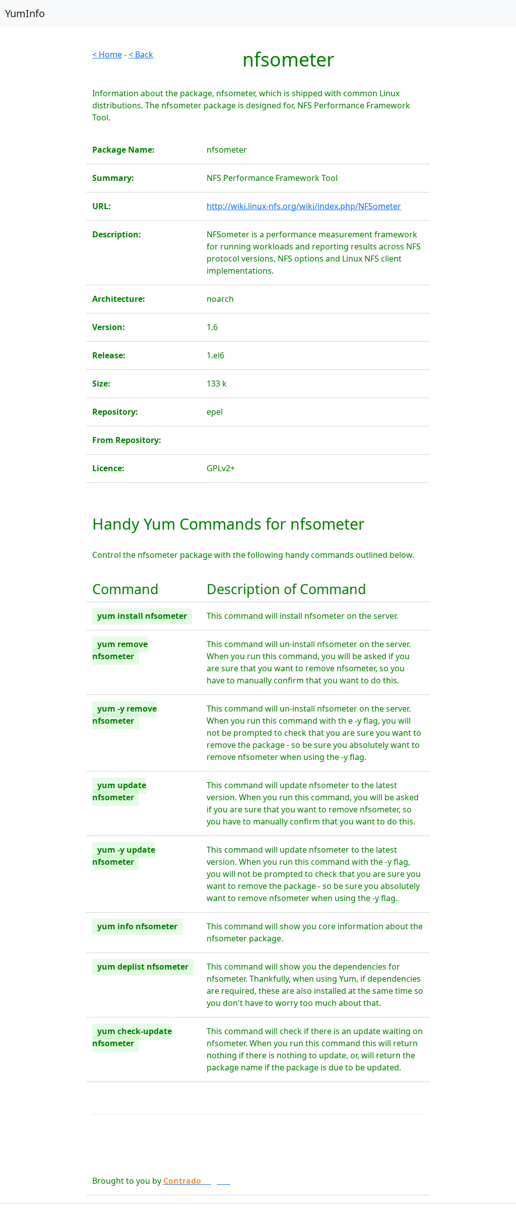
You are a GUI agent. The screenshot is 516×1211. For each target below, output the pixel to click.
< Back (140, 54)
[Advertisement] (43, 199)
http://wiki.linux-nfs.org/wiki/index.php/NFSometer (304, 206)
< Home (107, 54)
